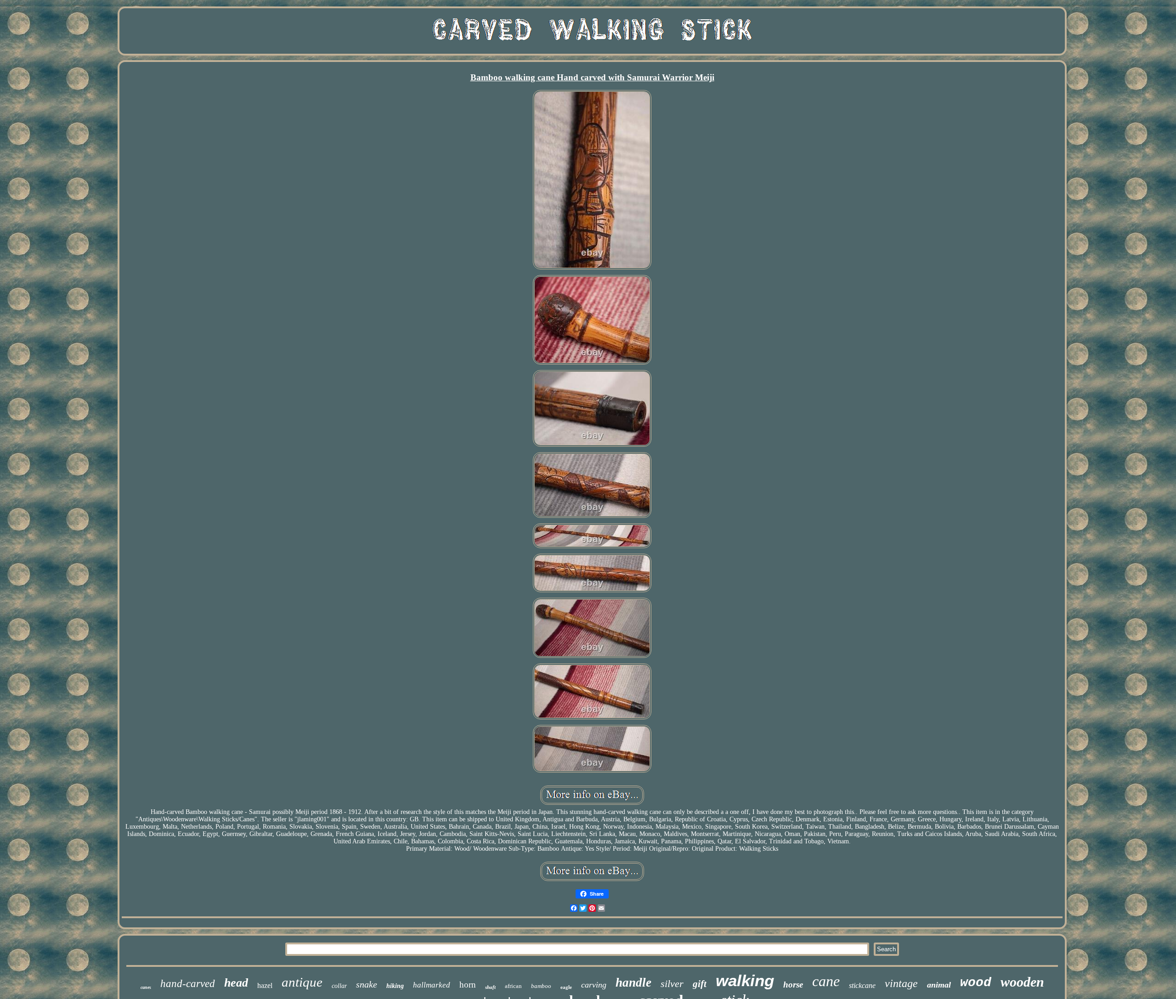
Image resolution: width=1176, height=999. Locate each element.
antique (302, 982)
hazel (264, 985)
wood (975, 983)
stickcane (862, 985)
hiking (395, 985)
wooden (1022, 981)
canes (146, 987)
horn (467, 984)
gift (700, 983)
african (513, 985)
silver (672, 983)
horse (793, 984)
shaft (490, 987)
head (236, 982)
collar (339, 985)
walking (745, 980)
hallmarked (431, 985)
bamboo (541, 985)
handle (633, 982)
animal (939, 984)
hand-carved (187, 983)
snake (366, 984)
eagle (566, 987)
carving (593, 984)
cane (826, 981)
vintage (901, 983)
